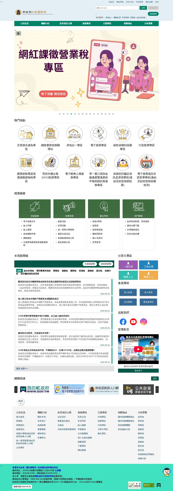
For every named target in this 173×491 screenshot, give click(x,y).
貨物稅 (141, 442)
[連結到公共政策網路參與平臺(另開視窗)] (138, 389)
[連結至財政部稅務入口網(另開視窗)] (104, 389)
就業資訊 (20, 429)
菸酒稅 (141, 438)
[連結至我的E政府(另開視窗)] (34, 389)
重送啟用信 (148, 302)
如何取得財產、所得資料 (138, 221)
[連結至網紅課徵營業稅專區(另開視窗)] (86, 70)
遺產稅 (141, 429)
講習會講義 (97, 230)
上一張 (15, 389)
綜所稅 (141, 417)
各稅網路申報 (29, 234)
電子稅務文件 (29, 221)
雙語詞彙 (149, 2)
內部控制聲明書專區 (67, 429)
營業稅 (133, 17)
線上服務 (82, 425)
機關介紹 (45, 23)
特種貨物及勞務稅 (146, 454)
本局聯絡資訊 (133, 230)
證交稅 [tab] (99, 271)
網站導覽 (120, 2)
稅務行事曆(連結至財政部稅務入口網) (25, 434)
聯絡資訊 (42, 433)
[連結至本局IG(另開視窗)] (143, 321)
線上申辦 (27, 226)
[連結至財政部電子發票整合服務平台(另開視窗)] (69, 389)
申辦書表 (82, 429)
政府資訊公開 (66, 23)
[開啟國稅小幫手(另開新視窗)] (166, 472)
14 (109, 114)
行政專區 (102, 425)
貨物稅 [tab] (91, 271)
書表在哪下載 (133, 226)
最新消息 (62, 221)
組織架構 (42, 425)
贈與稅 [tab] (73, 271)
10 (94, 114)
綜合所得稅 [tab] (29, 271)
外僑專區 (102, 417)
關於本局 (42, 417)
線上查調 (27, 230)
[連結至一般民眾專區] (128, 264)
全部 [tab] (19, 271)
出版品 (61, 425)
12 (101, 114)
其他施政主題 (124, 429)
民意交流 (82, 417)
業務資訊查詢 (64, 421)
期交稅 (141, 446)
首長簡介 (42, 421)
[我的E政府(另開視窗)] (159, 485)
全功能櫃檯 (83, 433)
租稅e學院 (97, 221)
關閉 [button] (20, 401)
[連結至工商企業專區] (148, 264)
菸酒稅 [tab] (82, 271)
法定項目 (62, 417)
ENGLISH (130, 2)
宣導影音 (96, 242)
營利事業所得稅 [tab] (43, 271)
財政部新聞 (106, 264)
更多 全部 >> (22, 368)
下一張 (157, 389)
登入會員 (128, 292)
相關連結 (128, 23)
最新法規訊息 (64, 234)
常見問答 (139, 2)
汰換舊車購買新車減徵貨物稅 (35, 243)
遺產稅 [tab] (65, 271)
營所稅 (141, 421)
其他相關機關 (124, 425)
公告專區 (20, 447)
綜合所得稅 (141, 17)
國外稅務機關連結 (126, 421)
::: (1, 2)
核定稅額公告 (64, 242)
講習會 (95, 226)
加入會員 (148, 292)
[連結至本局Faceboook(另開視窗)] (123, 321)
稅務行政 (142, 458)
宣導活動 (62, 226)
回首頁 (111, 2)
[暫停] (18, 33)
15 (113, 114)
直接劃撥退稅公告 (66, 238)
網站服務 (82, 450)
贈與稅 (141, 433)
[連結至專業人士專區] (128, 275)
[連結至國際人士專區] (148, 275)
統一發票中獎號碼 (66, 230)
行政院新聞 (90, 264)
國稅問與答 (97, 234)
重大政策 (20, 417)
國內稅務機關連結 (126, 417)
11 (98, 114)
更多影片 (138, 370)
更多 (155, 378)
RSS (157, 2)
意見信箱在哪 (133, 234)
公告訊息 (25, 23)
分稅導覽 (148, 23)
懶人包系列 (97, 238)
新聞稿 (19, 421)
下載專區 (82, 446)
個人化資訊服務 (85, 438)
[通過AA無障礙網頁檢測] (148, 485)
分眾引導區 (103, 429)
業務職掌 (42, 429)
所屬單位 (42, 438)
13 (105, 114)
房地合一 (109, 17)
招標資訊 (20, 425)
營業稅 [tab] (56, 271)
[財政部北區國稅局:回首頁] (43, 12)
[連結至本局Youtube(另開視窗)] (133, 321)
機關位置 (117, 17)
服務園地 (86, 23)
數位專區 (102, 433)
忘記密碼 (128, 302)
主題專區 (107, 23)
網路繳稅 (27, 238)
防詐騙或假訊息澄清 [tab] (30, 274)
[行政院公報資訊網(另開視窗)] (134, 485)
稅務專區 (102, 421)
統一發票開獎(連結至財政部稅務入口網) (25, 442)
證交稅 (141, 450)
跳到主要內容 (6, 2)
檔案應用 (82, 442)
